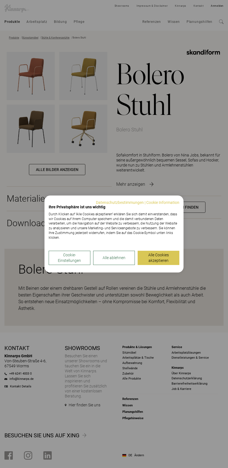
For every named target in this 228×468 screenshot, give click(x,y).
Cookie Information (162, 202)
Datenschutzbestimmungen (120, 202)
